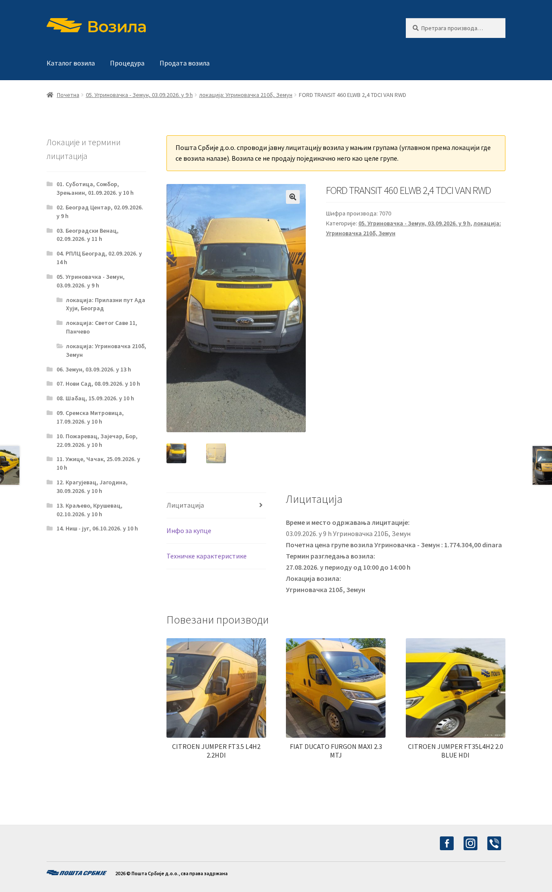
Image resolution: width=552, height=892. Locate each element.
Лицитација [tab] (185, 505)
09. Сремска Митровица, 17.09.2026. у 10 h (90, 417)
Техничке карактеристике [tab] (206, 556)
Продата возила (185, 63)
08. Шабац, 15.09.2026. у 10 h (95, 398)
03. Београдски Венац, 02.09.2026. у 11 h (87, 235)
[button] (293, 197)
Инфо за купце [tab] (188, 530)
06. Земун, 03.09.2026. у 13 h (93, 369)
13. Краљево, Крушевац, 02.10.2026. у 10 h (89, 510)
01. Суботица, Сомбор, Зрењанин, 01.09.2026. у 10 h (95, 188)
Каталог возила (71, 63)
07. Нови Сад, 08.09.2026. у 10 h (98, 383)
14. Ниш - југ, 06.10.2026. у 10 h (97, 528)
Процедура (127, 63)
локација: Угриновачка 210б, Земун (245, 95)
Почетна (68, 95)
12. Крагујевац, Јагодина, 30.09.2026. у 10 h (92, 486)
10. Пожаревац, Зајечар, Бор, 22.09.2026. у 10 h (97, 440)
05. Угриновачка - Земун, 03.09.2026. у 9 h (139, 95)
